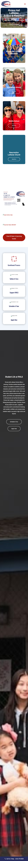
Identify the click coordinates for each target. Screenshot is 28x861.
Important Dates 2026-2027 (14, 228)
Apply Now (14, 429)
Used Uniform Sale (14, 218)
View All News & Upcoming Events (14, 237)
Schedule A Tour (14, 24)
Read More (14, 58)
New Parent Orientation (14, 209)
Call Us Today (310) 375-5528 (15, 859)
